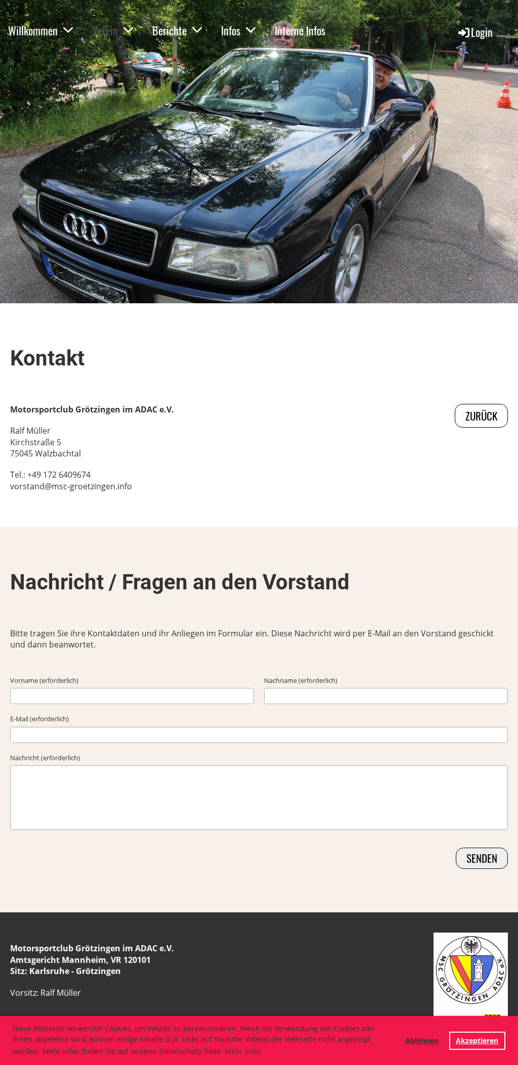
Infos (230, 30)
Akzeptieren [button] (477, 1040)
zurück (481, 416)
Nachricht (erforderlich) (45, 757)
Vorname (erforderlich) (44, 680)
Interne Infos (300, 30)
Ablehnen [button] (422, 1040)
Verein (105, 30)
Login (482, 32)
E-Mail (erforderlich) (39, 718)
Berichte (169, 30)
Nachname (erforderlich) (300, 680)
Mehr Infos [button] (243, 1051)
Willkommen (33, 30)
